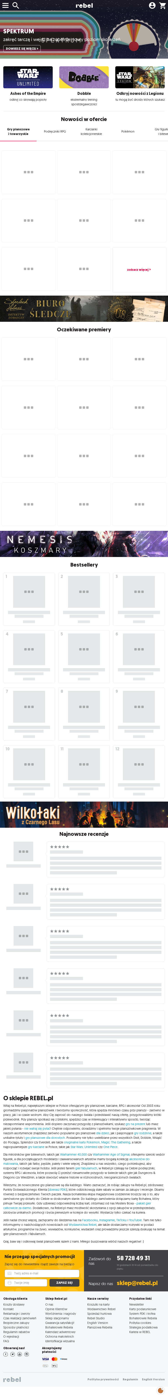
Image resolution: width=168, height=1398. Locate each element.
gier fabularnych (86, 1168)
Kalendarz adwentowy (60, 1332)
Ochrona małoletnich (59, 1336)
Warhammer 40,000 (73, 1154)
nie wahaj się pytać (37, 1129)
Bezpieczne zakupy (16, 1323)
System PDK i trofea (142, 1313)
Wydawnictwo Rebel (101, 1309)
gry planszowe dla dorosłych (45, 1138)
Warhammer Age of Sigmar (111, 1154)
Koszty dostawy (13, 1304)
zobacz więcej (138, 270)
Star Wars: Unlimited (84, 1147)
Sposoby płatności (16, 1327)
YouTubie (135, 1220)
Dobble (84, 93)
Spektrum (18, 31)
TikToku (121, 1220)
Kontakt (8, 1309)
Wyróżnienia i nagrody (60, 1313)
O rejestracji (11, 1336)
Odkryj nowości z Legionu (140, 93)
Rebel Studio (96, 1318)
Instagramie (107, 1220)
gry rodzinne (142, 1133)
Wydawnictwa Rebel (82, 1225)
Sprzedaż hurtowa (99, 1313)
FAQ (6, 1341)
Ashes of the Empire (28, 93)
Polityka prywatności (103, 1379)
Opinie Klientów (56, 1309)
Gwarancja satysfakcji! (59, 1323)
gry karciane (36, 1147)
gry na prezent (135, 1124)
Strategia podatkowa (143, 1327)
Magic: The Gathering (115, 1142)
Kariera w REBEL (139, 1332)
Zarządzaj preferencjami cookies (160, 1390)
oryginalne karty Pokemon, (82, 1142)
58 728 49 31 (133, 1258)
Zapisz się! (64, 1283)
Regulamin (130, 1379)
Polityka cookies (140, 1323)
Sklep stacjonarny (57, 1318)
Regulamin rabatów (16, 1332)
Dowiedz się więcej (21, 49)
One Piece (110, 1147)
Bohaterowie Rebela (59, 1327)
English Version (97, 1323)
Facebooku (90, 1220)
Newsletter (136, 1304)
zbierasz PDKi (57, 1190)
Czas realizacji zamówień (19, 1318)
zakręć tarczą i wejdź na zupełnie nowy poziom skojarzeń (62, 39)
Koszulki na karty (98, 1304)
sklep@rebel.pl (137, 1283)
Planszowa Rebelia (99, 1327)
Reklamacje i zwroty (16, 1313)
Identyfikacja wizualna (60, 1341)
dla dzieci (102, 1133)
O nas (49, 1304)
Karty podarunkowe (142, 1309)
